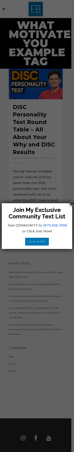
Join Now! (37, 241)
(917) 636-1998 (55, 225)
